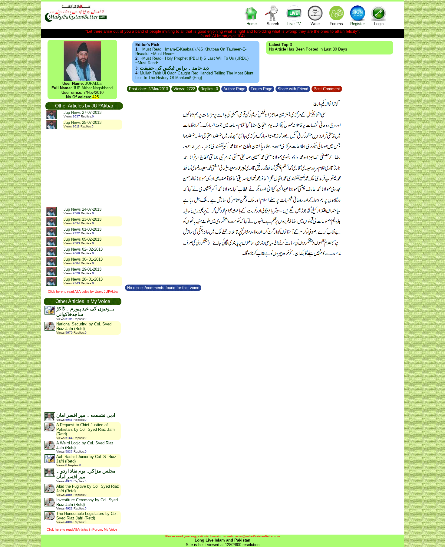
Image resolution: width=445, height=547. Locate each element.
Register (357, 23)
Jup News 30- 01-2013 (83, 259)
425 (95, 97)
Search (273, 23)
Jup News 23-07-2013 (82, 219)
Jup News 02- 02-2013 (83, 249)
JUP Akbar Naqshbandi (93, 88)
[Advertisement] (84, 168)
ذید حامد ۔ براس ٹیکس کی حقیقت (174, 68)
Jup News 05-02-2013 (82, 239)
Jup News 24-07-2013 (82, 209)
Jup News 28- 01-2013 (83, 279)
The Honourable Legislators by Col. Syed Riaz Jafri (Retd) (87, 515)
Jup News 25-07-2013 (82, 122)
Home (251, 23)
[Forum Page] (274, 88)
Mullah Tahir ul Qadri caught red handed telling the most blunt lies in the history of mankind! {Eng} (194, 75)
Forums (336, 23)
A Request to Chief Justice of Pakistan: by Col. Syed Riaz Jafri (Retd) (85, 429)
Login (379, 23)
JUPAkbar (94, 83)
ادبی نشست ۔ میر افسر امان (85, 415)
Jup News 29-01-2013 (82, 269)
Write (315, 23)
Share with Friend (292, 89)
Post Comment (326, 89)
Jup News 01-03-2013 (82, 229)
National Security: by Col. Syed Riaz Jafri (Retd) (83, 326)
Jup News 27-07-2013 (82, 112)
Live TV (294, 23)
